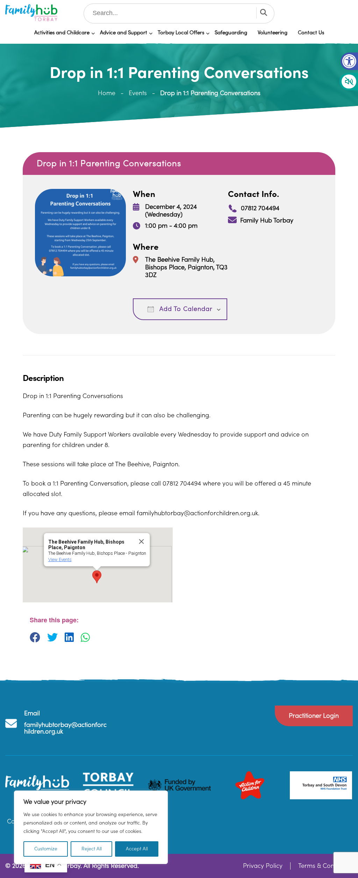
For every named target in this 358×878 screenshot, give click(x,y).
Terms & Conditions (325, 866)
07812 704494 (260, 208)
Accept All (137, 849)
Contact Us (311, 33)
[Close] (141, 541)
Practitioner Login (314, 716)
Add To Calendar (185, 309)
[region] (91, 827)
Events (138, 93)
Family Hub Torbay (266, 220)
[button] (349, 61)
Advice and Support (123, 33)
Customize (45, 849)
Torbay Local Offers (181, 33)
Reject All (91, 849)
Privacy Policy (262, 866)
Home (106, 93)
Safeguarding (231, 33)
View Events (59, 559)
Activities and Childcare (62, 33)
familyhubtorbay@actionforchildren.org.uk (65, 728)
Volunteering (272, 33)
